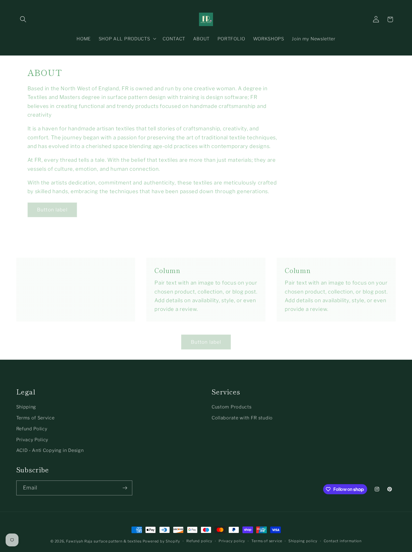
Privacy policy (232, 541)
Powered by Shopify (161, 541)
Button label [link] (52, 210)
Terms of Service (35, 418)
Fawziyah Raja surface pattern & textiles (104, 541)
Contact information (343, 541)
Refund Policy (31, 428)
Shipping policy (302, 541)
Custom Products (231, 407)
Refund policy (199, 541)
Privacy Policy (32, 439)
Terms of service (266, 541)
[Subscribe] (125, 488)
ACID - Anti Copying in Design (50, 450)
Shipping (26, 407)
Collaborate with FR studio (242, 418)
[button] (23, 19)
